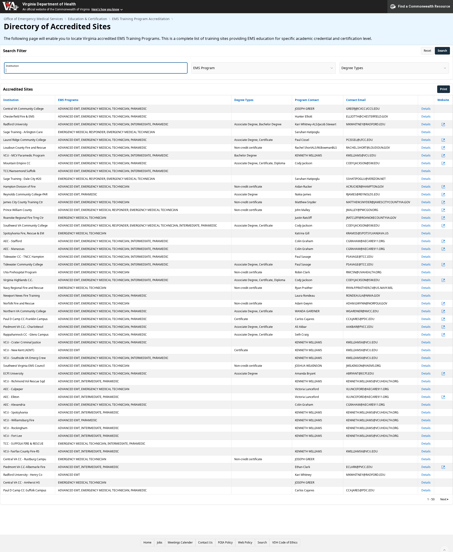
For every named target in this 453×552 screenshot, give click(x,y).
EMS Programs (68, 100)
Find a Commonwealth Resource (424, 6)
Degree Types (243, 100)
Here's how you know (105, 9)
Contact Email (356, 100)
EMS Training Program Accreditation (141, 19)
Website (443, 100)
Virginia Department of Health (49, 4)
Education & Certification (87, 19)
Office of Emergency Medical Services (33, 19)
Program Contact (307, 100)
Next (443, 499)
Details (426, 109)
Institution (11, 100)
